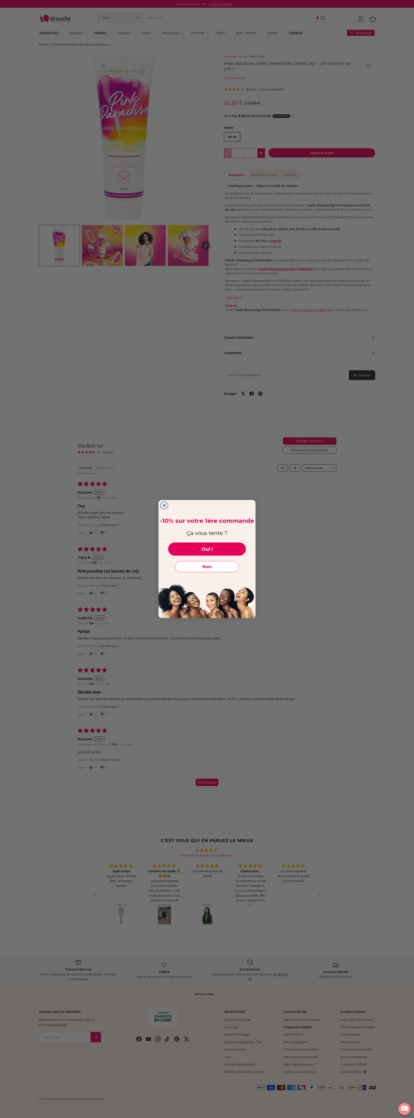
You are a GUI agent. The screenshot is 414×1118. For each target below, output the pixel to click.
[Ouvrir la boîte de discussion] (404, 1109)
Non (207, 566)
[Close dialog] (164, 505)
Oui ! (207, 549)
